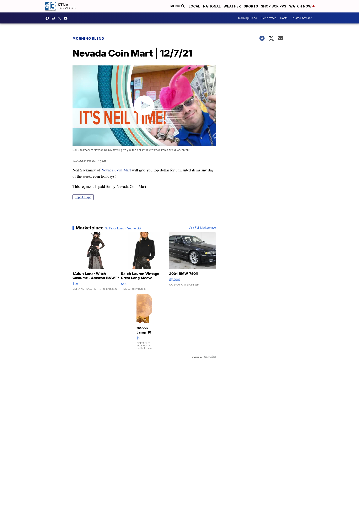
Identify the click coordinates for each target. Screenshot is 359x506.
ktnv (54, 18)
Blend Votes (268, 18)
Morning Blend (247, 18)
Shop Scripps (273, 6)
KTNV (60, 18)
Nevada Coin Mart (116, 169)
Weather (232, 6)
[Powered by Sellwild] (210, 357)
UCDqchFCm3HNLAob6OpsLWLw (67, 18)
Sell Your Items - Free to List (123, 228)
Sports (251, 6)
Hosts (284, 18)
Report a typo (83, 197)
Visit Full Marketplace (202, 227)
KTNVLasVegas (48, 18)
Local (194, 6)
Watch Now (300, 6)
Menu (175, 6)
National (212, 6)
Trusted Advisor (301, 18)
